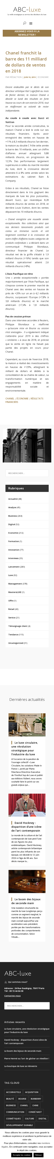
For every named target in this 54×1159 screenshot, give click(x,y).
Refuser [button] (38, 1155)
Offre (10, 600)
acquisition (31, 1092)
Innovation (13, 549)
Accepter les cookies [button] (22, 1155)
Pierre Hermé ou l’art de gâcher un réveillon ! (26, 1058)
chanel (9, 398)
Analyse (12, 507)
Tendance (13, 634)
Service (11, 617)
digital (42, 1118)
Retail (11, 609)
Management (15, 583)
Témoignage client (17, 626)
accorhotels (13, 1092)
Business (12, 515)
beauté (10, 1098)
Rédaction (16, 77)
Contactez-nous (12, 995)
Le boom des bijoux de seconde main (22, 1051)
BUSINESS (11, 1105)
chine (35, 1105)
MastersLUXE (14, 592)
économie (22, 398)
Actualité (13, 499)
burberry (36, 1098)
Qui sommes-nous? (17, 982)
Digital (11, 524)
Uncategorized (15, 643)
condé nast (35, 1112)
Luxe (10, 575)
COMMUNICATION (15, 1112)
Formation (13, 541)
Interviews (13, 558)
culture (29, 1118)
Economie (43, 77)
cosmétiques (13, 1118)
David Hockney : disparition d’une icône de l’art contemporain (26, 826)
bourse (22, 1098)
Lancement (14, 566)
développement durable (19, 1125)
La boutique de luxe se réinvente (20, 1066)
